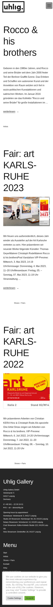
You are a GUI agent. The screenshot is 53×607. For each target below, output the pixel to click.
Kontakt (6, 564)
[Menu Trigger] (49, 5)
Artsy (5, 568)
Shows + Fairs (19, 303)
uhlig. (13, 7)
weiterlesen (9, 111)
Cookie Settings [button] (14, 598)
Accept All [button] (29, 598)
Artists (5, 127)
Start (5, 553)
